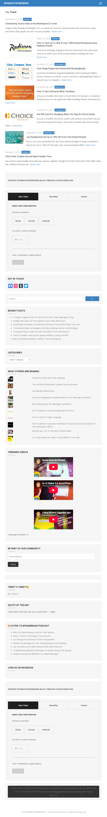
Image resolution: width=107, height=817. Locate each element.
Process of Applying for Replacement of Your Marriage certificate (61, 397)
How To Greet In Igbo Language (46, 417)
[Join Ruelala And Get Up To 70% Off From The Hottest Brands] (14, 137)
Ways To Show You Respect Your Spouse (31, 636)
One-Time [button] (23, 196)
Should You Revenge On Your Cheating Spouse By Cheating (39, 643)
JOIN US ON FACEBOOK (20, 667)
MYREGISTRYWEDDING (16, 3)
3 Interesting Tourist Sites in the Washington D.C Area (31, 23)
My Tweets (13, 593)
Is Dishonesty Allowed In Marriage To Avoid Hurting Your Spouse (42, 650)
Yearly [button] (84, 196)
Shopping (59, 64)
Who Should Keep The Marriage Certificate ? (52, 404)
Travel (27, 19)
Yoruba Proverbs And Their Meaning (48, 377)
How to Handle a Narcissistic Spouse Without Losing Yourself (40, 335)
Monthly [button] (53, 196)
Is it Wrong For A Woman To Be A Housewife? (33, 639)
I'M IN (13, 564)
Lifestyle (59, 87)
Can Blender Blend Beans (43, 391)
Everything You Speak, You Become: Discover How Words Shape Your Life (46, 324)
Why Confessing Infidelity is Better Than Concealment (37, 338)
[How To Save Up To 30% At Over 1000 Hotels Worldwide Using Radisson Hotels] (19, 47)
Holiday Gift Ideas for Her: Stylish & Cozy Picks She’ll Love (39, 321)
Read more (57, 31)
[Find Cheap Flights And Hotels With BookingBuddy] (19, 71)
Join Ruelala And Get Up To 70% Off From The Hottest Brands (56, 137)
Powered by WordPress (57, 812)
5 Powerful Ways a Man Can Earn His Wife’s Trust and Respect (41, 331)
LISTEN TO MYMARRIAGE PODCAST (29, 625)
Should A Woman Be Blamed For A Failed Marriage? (36, 654)
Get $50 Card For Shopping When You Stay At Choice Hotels (66, 114)
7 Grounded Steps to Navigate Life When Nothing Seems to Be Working (45, 328)
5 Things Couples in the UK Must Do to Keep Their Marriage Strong (43, 317)
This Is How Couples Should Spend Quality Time (28, 156)
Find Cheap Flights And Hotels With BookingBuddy (61, 68)
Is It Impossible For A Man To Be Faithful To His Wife (56, 437)
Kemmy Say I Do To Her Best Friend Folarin (51, 431)
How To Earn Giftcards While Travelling (56, 91)
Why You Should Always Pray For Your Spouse (33, 632)
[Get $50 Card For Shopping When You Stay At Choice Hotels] (19, 115)
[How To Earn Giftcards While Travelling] (19, 93)
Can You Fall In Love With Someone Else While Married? (38, 646)
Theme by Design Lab (77, 812)
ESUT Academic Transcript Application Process (53, 410)
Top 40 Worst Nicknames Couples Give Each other (54, 384)
